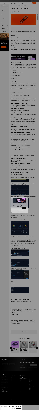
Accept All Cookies (19, 408)
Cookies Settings (13, 408)
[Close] (21, 405)
